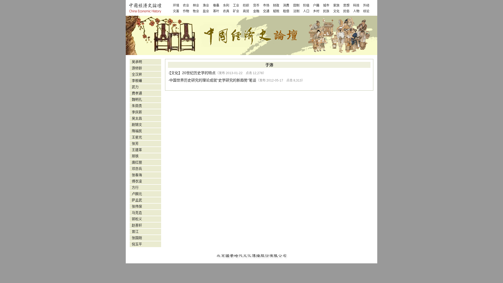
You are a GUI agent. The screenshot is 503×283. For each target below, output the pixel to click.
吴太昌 (137, 118)
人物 (356, 11)
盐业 (206, 11)
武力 (135, 87)
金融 (256, 11)
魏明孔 (137, 99)
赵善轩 (137, 225)
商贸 (246, 11)
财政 (276, 5)
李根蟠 (137, 81)
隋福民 (137, 131)
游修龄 (137, 68)
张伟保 (137, 206)
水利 (226, 5)
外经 (366, 5)
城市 (326, 5)
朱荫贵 (137, 106)
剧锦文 (137, 125)
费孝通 (137, 93)
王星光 (137, 137)
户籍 (316, 5)
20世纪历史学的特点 (199, 73)
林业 (196, 5)
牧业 (196, 11)
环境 (176, 5)
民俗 (346, 11)
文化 (336, 11)
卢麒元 (137, 194)
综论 (366, 11)
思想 (346, 5)
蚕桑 (216, 5)
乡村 (316, 11)
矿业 (236, 11)
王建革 (137, 150)
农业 (186, 5)
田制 (296, 5)
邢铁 (135, 156)
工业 (236, 5)
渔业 (206, 5)
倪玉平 (137, 244)
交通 (266, 11)
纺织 (246, 5)
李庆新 (137, 112)
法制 (296, 11)
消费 (286, 5)
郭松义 (137, 219)
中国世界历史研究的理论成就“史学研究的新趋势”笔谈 (212, 80)
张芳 (135, 143)
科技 (356, 5)
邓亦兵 (137, 169)
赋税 (276, 11)
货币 (256, 5)
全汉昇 (137, 74)
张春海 (137, 175)
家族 (336, 5)
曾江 (135, 231)
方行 (135, 187)
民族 (326, 11)
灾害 (176, 11)
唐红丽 (137, 162)
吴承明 (137, 62)
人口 (306, 11)
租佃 (286, 11)
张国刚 (137, 238)
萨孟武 (137, 200)
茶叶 (216, 11)
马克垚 (137, 213)
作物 (186, 11)
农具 (226, 11)
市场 (266, 5)
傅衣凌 (137, 181)
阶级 (306, 5)
